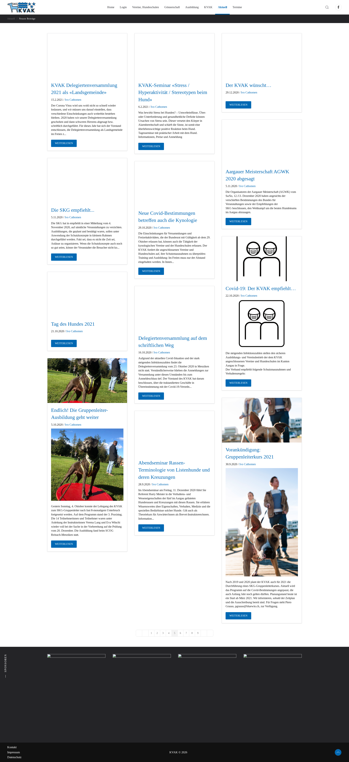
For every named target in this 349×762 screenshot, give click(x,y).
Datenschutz (14, 757)
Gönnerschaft (172, 7)
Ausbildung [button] (192, 7)
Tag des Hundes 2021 (73, 324)
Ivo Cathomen (73, 99)
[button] (327, 7)
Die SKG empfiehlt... (72, 210)
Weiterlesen (64, 143)
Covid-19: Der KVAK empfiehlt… (261, 288)
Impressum (13, 752)
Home (110, 7)
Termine (237, 7)
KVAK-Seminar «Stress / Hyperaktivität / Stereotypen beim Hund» (172, 92)
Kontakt (12, 747)
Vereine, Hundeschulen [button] (145, 7)
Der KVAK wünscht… (248, 85)
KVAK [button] (208, 7)
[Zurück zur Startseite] (21, 7)
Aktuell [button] (222, 7)
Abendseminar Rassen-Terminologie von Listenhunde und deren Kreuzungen (174, 470)
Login (123, 7)
